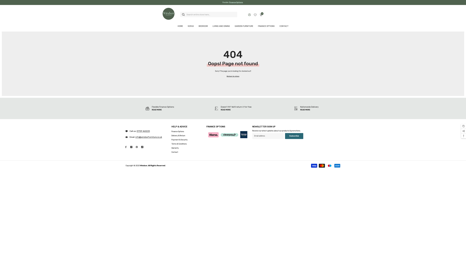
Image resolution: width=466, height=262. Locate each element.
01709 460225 (143, 131)
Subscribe (294, 136)
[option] (233, 2)
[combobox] (211, 14)
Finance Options (236, 2)
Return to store (233, 76)
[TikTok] (142, 147)
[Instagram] (131, 147)
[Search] (208, 14)
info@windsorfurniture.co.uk (148, 137)
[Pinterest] (137, 147)
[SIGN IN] (249, 14)
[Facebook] (126, 147)
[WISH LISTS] (255, 14)
